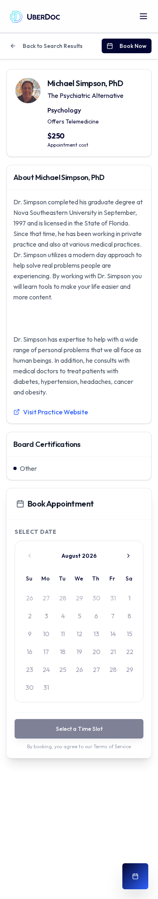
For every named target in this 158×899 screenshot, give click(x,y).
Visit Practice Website (55, 412)
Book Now (133, 46)
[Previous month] (29, 556)
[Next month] (128, 556)
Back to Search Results (53, 46)
